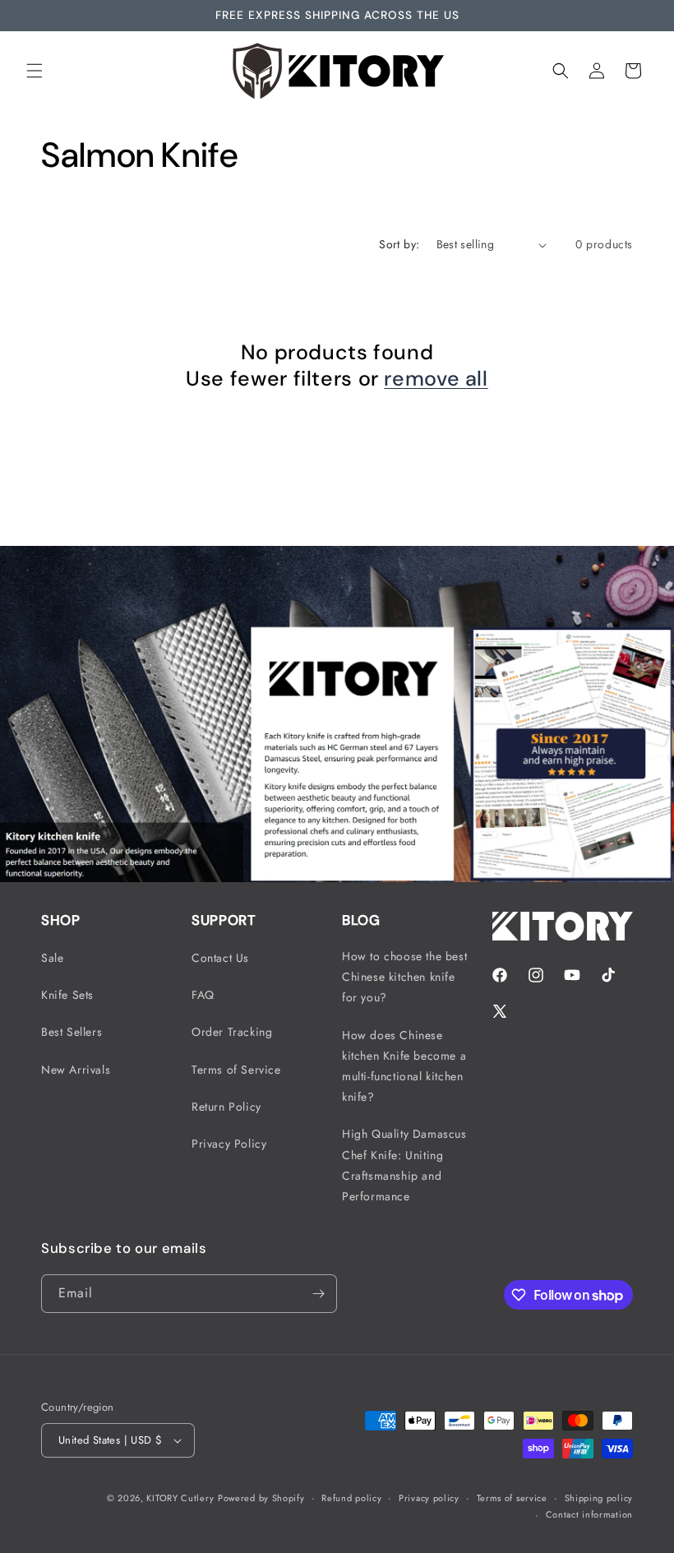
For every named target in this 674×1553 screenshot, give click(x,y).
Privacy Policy (229, 1143)
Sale (52, 958)
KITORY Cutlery (180, 1497)
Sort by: (399, 244)
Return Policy (226, 1106)
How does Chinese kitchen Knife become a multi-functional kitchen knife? (404, 1066)
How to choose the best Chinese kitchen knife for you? (404, 976)
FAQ (203, 995)
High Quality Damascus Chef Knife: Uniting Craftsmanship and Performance (404, 1164)
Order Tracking (232, 1032)
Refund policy (351, 1497)
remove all (435, 379)
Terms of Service (236, 1069)
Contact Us (220, 958)
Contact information (589, 1514)
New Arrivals (75, 1069)
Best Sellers (71, 1032)
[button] (34, 71)
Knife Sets (67, 995)
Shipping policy (599, 1497)
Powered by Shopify (261, 1497)
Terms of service (512, 1497)
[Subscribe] (318, 1293)
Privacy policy (429, 1497)
